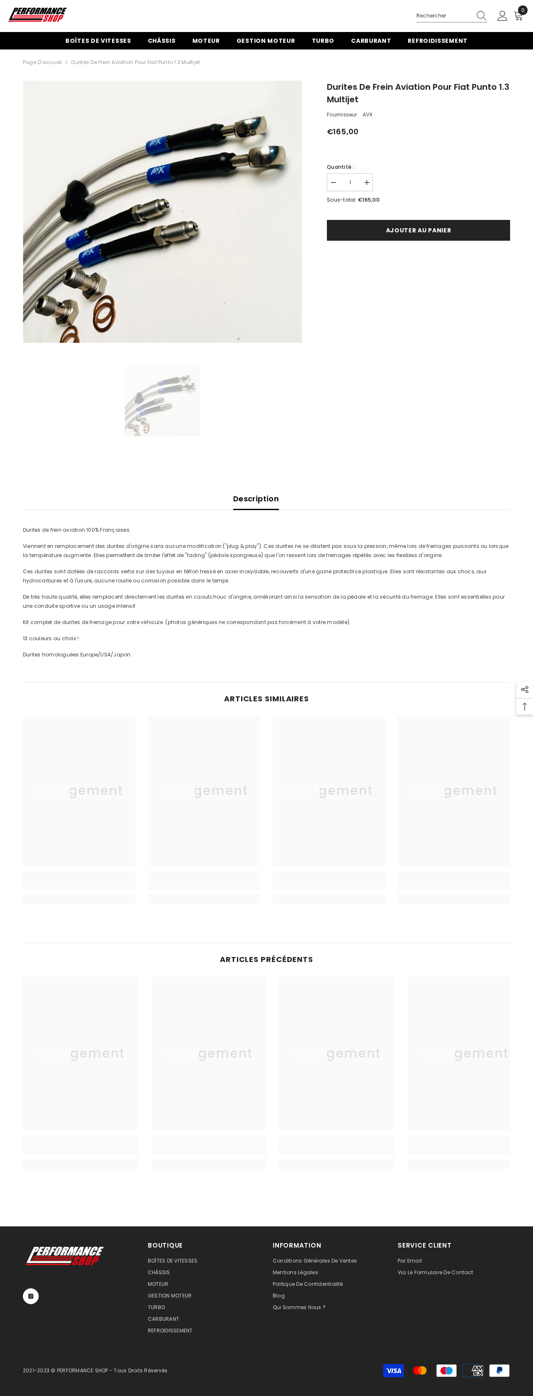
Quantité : (340, 166)
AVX (368, 114)
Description (256, 498)
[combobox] (443, 16)
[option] (162, 212)
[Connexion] (503, 16)
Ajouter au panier (418, 230)
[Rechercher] (451, 16)
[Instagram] (31, 1296)
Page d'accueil (42, 62)
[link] (79, 885)
